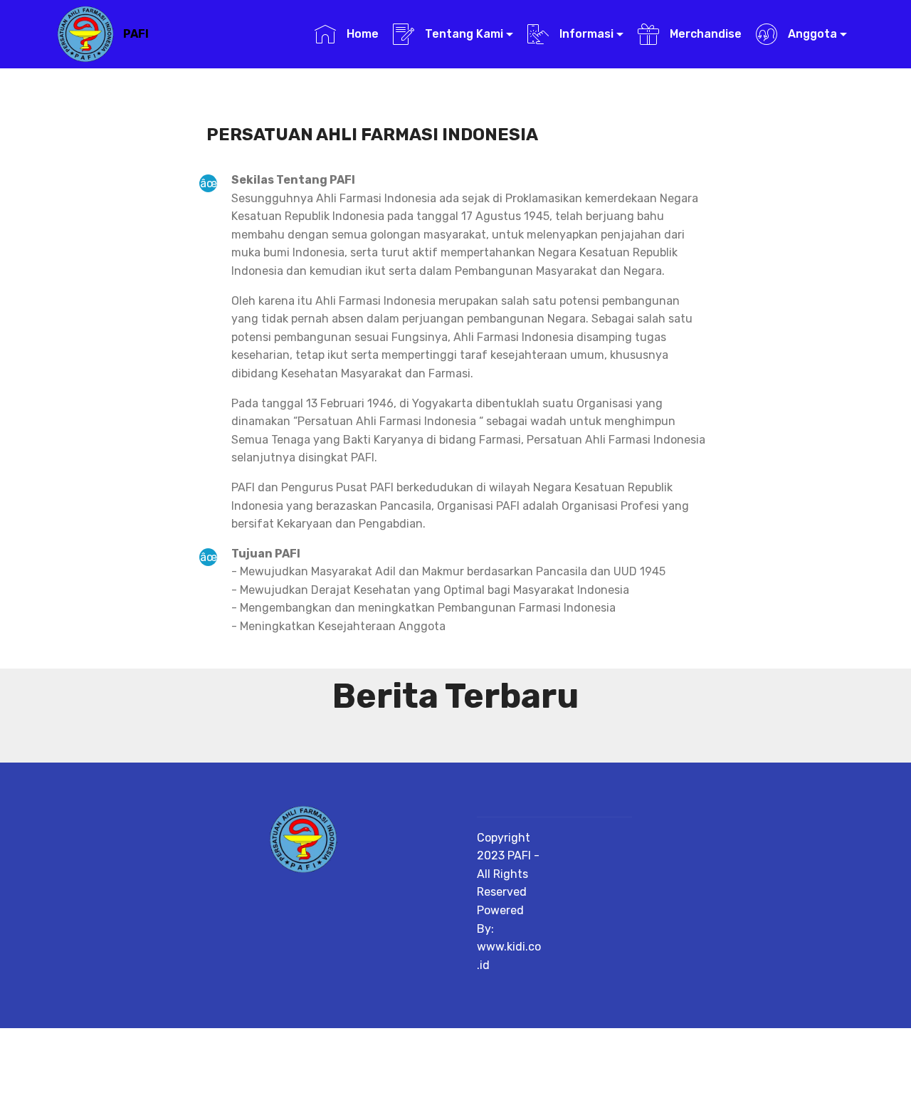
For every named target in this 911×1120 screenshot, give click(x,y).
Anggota (811, 34)
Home (361, 34)
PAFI (136, 34)
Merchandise (704, 34)
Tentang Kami (462, 34)
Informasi (585, 34)
